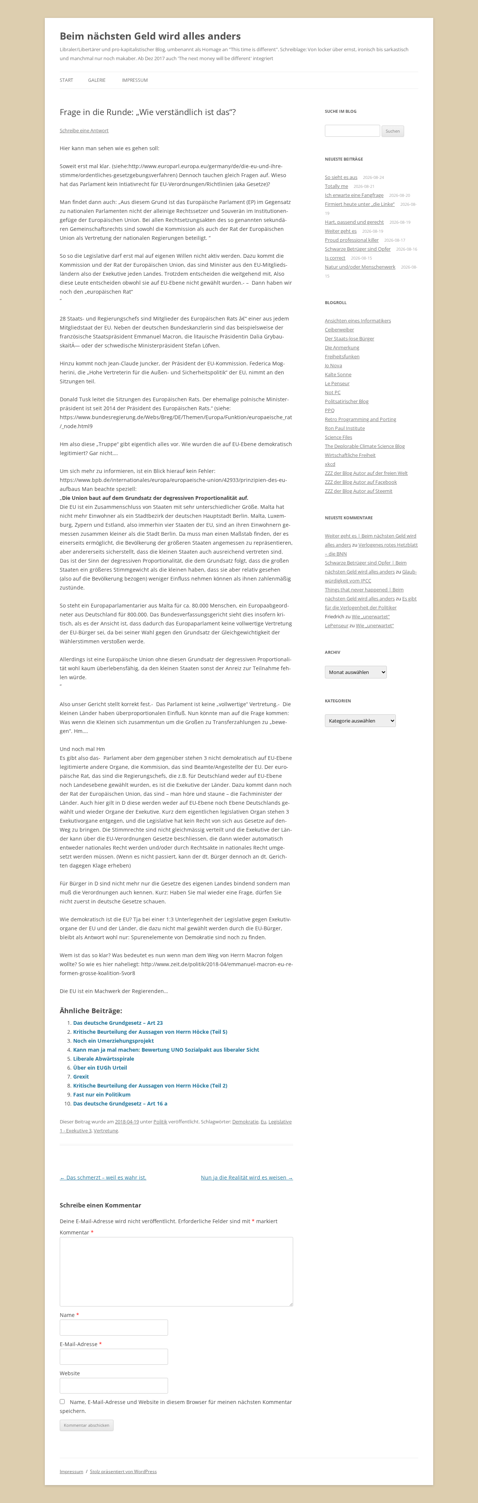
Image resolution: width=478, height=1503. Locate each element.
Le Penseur (337, 383)
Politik (160, 1121)
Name (69, 1314)
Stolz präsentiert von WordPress (123, 1471)
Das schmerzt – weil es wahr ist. (103, 1177)
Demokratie (245, 1121)
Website (70, 1373)
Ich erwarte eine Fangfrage (354, 195)
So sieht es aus (341, 177)
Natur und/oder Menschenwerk (360, 266)
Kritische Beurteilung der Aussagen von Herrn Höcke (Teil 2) (150, 1085)
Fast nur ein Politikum (102, 1094)
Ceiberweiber (339, 329)
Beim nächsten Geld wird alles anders (150, 36)
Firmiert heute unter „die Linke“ (360, 204)
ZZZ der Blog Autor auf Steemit (358, 491)
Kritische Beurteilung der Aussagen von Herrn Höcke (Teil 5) (150, 1031)
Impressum (135, 80)
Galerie (97, 80)
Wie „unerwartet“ (371, 616)
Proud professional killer (352, 239)
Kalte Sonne (338, 374)
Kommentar (77, 1232)
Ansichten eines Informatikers (358, 320)
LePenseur (336, 625)
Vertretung (106, 1130)
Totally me (336, 186)
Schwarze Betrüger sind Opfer (358, 248)
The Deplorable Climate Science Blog (365, 446)
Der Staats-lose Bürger (349, 338)
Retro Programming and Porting (360, 419)
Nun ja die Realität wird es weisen (247, 1177)
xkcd (330, 464)
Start (66, 80)
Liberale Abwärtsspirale (103, 1058)
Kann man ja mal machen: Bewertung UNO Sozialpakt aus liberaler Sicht (166, 1049)
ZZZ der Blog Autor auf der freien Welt (366, 473)
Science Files (338, 437)
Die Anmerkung (342, 347)
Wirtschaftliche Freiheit (350, 455)
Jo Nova (333, 365)
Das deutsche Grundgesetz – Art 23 (118, 1022)
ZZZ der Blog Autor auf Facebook (361, 482)
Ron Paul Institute (345, 428)
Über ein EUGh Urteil (100, 1067)
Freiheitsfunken (342, 356)
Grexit (81, 1076)
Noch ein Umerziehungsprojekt (113, 1040)
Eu (263, 1121)
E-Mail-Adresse (81, 1344)
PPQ (330, 410)
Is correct (335, 257)
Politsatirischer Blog (347, 401)
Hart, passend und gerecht (354, 222)
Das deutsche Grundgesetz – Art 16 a (120, 1103)
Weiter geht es (341, 231)
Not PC (333, 392)
